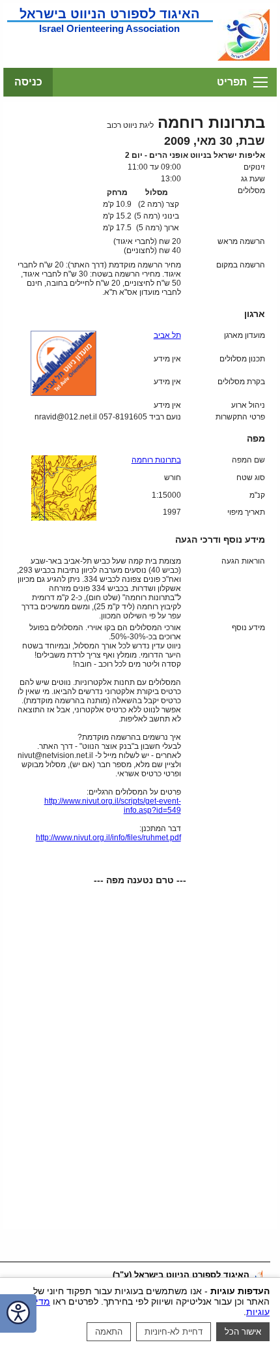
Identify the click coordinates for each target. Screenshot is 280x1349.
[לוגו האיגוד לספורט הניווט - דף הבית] (243, 59)
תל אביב (167, 335)
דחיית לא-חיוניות (174, 1332)
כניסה (28, 81)
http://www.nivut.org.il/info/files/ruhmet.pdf (108, 837)
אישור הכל (243, 1332)
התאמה (108, 1332)
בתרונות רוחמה (156, 459)
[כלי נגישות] (18, 1313)
